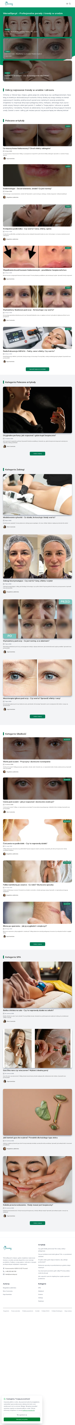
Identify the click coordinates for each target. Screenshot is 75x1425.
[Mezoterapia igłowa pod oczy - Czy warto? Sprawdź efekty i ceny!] (37, 677)
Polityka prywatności (27, 1311)
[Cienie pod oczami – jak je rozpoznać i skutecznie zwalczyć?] (37, 788)
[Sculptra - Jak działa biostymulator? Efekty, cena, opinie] (37, 26)
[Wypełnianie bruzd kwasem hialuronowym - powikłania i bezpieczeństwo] (37, 257)
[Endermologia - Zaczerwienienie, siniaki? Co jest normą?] (37, 175)
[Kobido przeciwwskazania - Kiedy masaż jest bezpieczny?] (37, 1179)
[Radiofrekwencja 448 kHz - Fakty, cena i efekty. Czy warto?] (37, 338)
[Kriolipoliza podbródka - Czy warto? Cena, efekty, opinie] (37, 215)
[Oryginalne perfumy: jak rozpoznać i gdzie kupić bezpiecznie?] (37, 410)
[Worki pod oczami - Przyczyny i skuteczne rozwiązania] (37, 748)
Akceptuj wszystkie (22, 1419)
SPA (39, 1288)
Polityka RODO (45, 1311)
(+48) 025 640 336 (10, 1271)
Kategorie (42, 1284)
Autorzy (6, 1284)
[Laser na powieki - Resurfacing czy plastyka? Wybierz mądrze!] (37, 48)
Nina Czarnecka (11, 446)
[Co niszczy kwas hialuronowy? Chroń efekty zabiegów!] (37, 135)
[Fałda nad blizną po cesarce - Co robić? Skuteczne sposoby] (37, 871)
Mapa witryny (68, 1311)
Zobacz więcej (37, 453)
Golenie (40, 1294)
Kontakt (37, 1311)
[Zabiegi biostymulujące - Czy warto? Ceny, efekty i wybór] (37, 556)
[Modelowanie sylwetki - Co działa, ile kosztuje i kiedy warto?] (37, 494)
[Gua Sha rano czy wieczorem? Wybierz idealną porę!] (37, 1048)
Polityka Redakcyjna (57, 1311)
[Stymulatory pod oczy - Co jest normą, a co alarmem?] (37, 618)
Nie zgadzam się (22, 1415)
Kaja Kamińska (11, 652)
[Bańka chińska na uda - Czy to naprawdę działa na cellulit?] (37, 985)
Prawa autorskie (15, 1311)
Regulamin (6, 1311)
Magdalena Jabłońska (13, 592)
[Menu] (67, 3)
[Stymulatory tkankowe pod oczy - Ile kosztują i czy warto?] (37, 297)
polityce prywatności (28, 1410)
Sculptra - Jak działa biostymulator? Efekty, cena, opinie (20, 32)
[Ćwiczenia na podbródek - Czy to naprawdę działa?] (37, 830)
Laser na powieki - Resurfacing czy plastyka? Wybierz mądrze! (23, 54)
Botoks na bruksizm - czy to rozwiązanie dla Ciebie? (26, 75)
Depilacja (41, 1301)
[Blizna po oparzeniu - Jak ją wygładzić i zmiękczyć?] (37, 913)
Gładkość (41, 1291)
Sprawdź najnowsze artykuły (37, 369)
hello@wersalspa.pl (11, 1274)
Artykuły (41, 1245)
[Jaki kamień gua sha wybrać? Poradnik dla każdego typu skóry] (37, 1112)
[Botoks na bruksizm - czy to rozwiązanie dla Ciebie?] (37, 70)
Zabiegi (40, 1298)
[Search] (70, 4)
